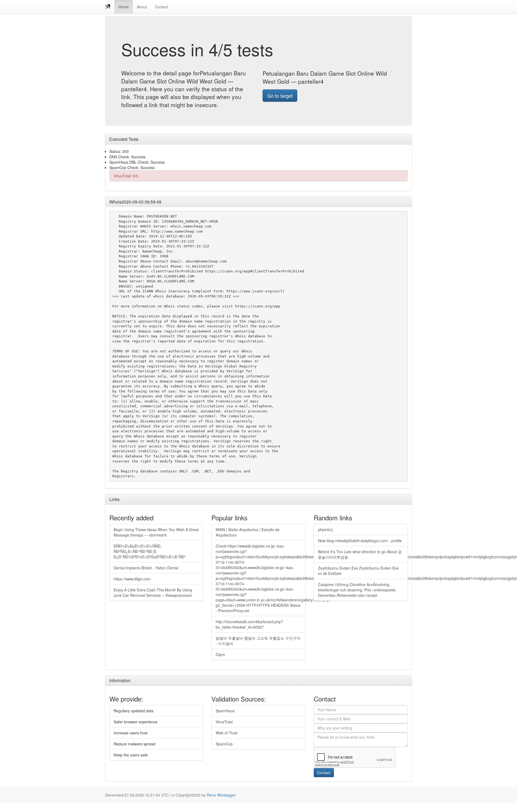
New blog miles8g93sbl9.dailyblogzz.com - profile (360, 540)
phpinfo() (325, 529)
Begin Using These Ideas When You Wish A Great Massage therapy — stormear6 (156, 532)
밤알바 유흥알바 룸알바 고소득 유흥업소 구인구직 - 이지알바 (258, 640)
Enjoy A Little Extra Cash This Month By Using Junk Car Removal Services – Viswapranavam (153, 592)
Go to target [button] (280, 95)
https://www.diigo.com (132, 578)
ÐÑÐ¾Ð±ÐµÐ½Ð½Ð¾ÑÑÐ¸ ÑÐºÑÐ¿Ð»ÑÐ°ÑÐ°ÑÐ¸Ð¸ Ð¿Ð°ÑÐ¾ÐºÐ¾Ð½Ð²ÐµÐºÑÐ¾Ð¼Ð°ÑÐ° (150, 551)
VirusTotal (224, 721)
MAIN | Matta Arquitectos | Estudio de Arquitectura (248, 532)
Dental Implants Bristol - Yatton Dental (146, 567)
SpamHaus (225, 710)
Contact (161, 6)
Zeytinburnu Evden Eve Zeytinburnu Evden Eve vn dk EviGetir (358, 570)
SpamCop (224, 743)
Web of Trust (226, 732)
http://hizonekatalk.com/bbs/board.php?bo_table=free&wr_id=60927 (249, 624)
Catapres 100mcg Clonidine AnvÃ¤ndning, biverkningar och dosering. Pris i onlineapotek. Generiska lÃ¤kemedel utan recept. (357, 590)
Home (123, 6)
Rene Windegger (221, 795)
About (142, 6)
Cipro (220, 654)
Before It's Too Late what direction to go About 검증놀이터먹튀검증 (360, 554)
